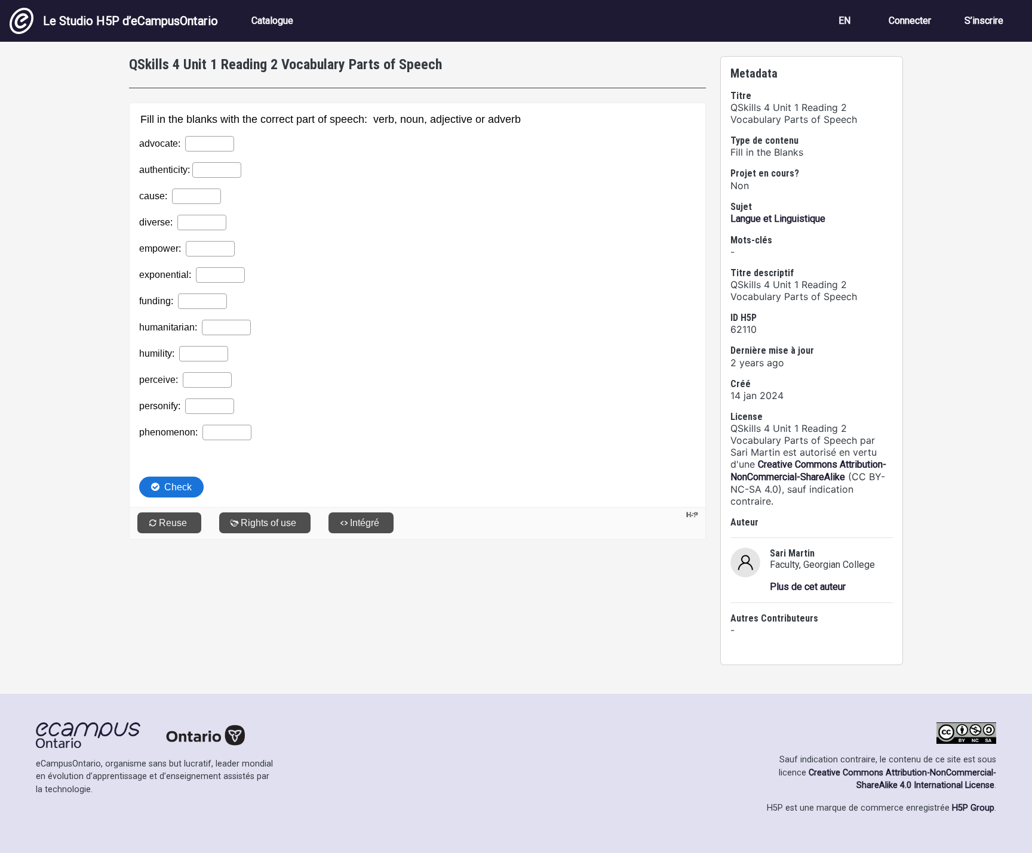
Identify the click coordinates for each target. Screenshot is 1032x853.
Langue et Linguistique (777, 218)
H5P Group (973, 808)
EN (844, 20)
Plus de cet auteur (808, 586)
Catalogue (272, 20)
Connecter (910, 20)
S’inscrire (984, 20)
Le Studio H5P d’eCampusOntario (130, 21)
